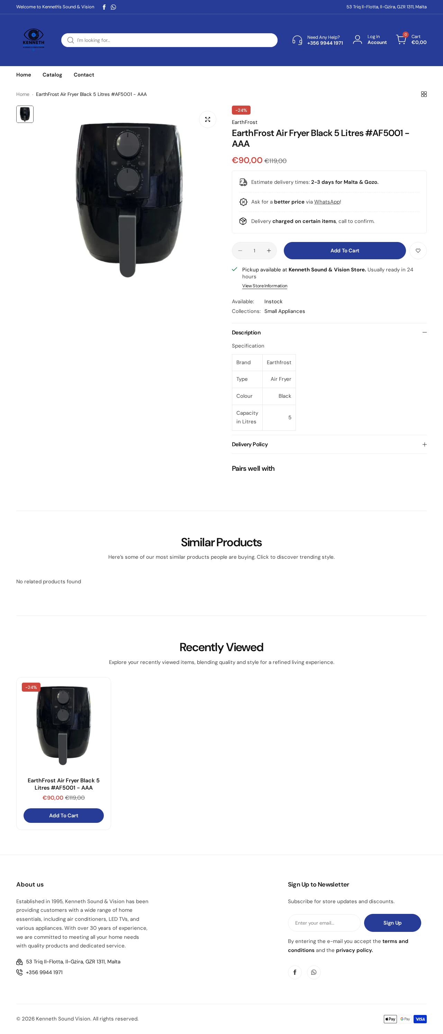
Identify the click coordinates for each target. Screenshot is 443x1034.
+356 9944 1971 (44, 972)
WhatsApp (327, 201)
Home (22, 94)
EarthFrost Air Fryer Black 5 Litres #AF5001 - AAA (64, 784)
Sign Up (392, 922)
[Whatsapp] (113, 7)
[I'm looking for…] (70, 40)
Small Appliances (284, 311)
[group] (129, 198)
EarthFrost (244, 122)
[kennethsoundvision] (33, 40)
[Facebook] (104, 7)
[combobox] (169, 40)
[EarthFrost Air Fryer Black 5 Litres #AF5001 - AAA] (64, 724)
